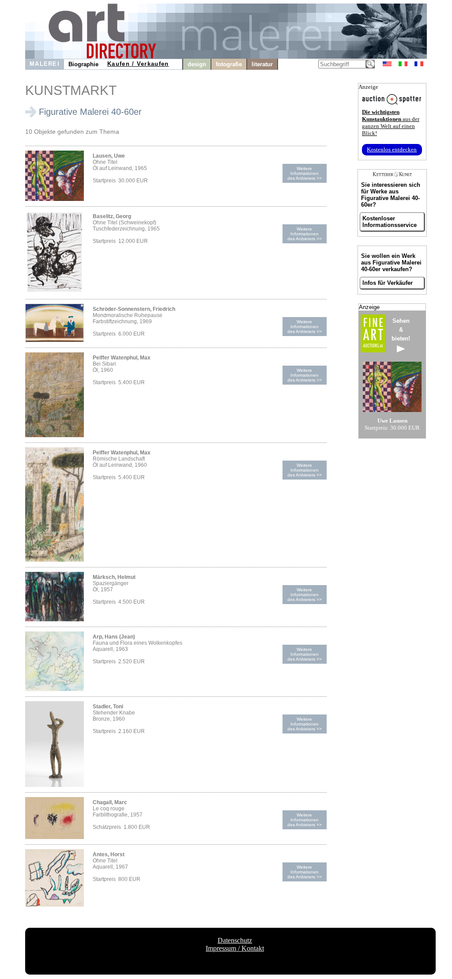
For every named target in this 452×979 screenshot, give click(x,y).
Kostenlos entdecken (392, 149)
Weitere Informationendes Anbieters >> (304, 173)
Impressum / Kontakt (235, 948)
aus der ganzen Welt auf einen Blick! (390, 122)
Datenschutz (235, 940)
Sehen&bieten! (401, 330)
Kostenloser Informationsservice (389, 221)
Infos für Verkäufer (387, 283)
